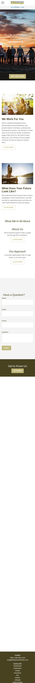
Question (5, 332)
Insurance (17, 673)
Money (17, 678)
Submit (6, 348)
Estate (17, 670)
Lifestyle (17, 680)
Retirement (17, 666)
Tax (17, 675)
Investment (17, 668)
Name (4, 298)
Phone (4, 321)
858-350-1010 (20, 658)
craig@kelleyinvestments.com (17, 660)
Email (4, 309)
